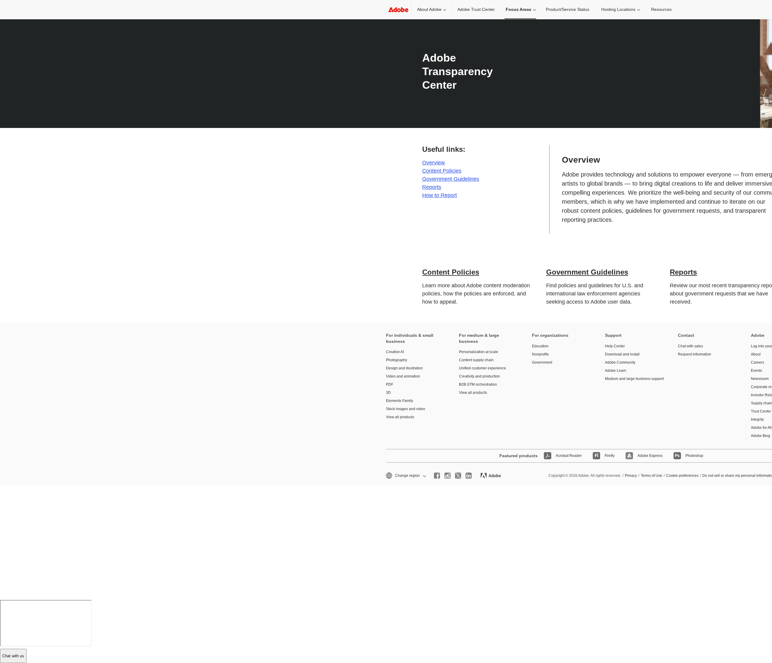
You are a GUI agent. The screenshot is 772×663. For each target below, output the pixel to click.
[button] (405, 476)
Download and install (622, 354)
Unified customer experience (482, 368)
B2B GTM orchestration (478, 384)
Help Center (615, 346)
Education (540, 346)
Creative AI (395, 352)
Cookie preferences (682, 475)
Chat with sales (690, 346)
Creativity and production (479, 376)
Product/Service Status (567, 9)
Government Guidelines (450, 179)
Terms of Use (651, 475)
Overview (433, 163)
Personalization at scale (478, 352)
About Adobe (429, 9)
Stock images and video (405, 409)
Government (542, 362)
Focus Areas (518, 9)
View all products (400, 417)
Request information (694, 354)
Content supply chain (476, 360)
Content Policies (441, 171)
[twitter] (458, 476)
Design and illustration (404, 368)
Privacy (631, 475)
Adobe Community (620, 362)
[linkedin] (469, 476)
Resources (661, 9)
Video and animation (403, 376)
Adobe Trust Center (476, 9)
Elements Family (399, 401)
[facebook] (437, 476)
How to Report (439, 195)
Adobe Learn (615, 370)
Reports (431, 187)
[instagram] (448, 476)
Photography (396, 360)
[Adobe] (398, 9)
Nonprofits (540, 354)
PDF (389, 384)
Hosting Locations (618, 9)
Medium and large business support (632, 379)
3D (388, 392)
